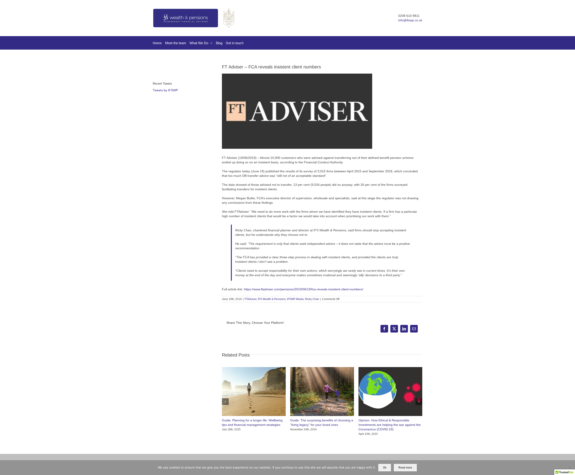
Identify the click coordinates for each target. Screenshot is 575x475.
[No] (569, 467)
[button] (225, 401)
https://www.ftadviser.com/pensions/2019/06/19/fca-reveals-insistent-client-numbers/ (303, 289)
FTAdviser (251, 299)
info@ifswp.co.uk (410, 20)
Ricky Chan (312, 299)
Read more (405, 467)
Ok (384, 467)
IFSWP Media (295, 299)
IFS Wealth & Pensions (272, 299)
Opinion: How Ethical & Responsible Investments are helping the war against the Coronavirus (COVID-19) (389, 424)
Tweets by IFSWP (165, 90)
